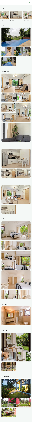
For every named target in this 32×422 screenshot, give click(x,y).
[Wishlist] (26, 2)
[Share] (30, 2)
